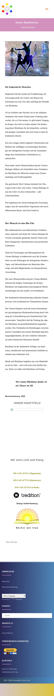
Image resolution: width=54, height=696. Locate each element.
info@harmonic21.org (10, 672)
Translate (18, 599)
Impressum (6, 581)
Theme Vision (25, 680)
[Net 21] (7, 17)
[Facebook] (46, 542)
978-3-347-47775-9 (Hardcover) (27, 480)
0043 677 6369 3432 (9, 669)
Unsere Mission (7, 633)
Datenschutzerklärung (10, 587)
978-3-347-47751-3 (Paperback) (27, 473)
